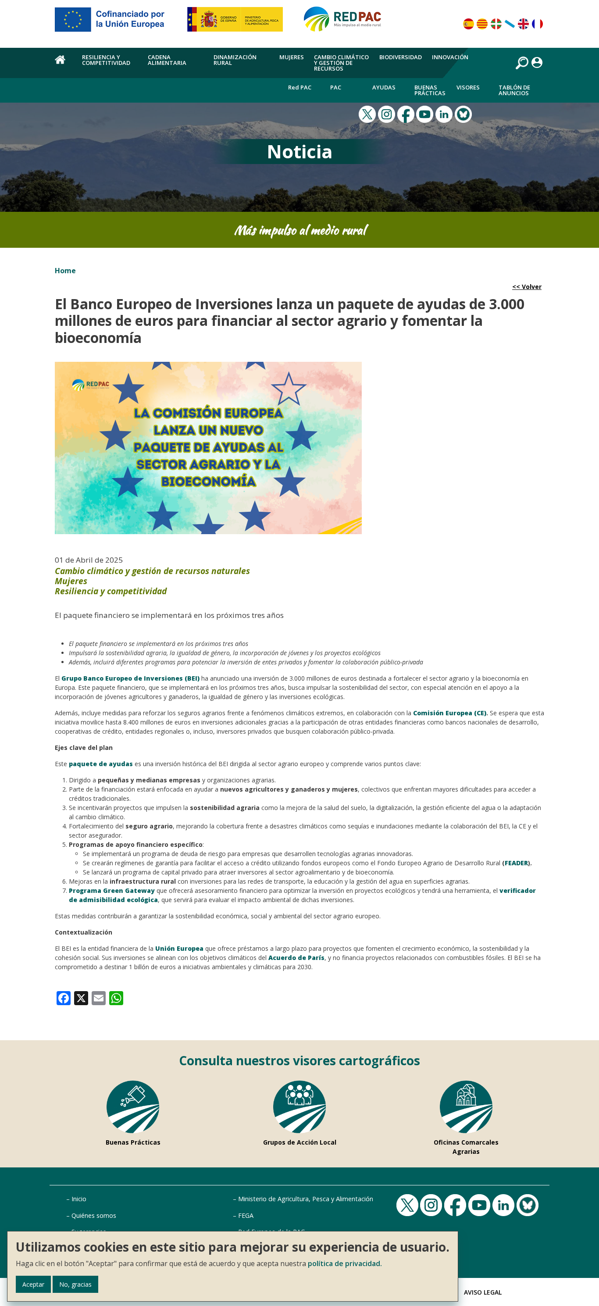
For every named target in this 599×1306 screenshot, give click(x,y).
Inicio (78, 1199)
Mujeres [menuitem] (291, 57)
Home (65, 270)
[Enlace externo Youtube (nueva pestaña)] (425, 113)
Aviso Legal (483, 1292)
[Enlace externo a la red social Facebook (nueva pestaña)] (407, 113)
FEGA (245, 1215)
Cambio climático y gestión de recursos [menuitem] (341, 62)
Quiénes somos (93, 1215)
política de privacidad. (345, 1263)
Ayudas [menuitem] (384, 87)
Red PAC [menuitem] (299, 87)
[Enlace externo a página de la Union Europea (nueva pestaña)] (116, 22)
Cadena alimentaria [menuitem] (167, 60)
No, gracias (75, 1284)
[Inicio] (346, 22)
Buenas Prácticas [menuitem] (430, 90)
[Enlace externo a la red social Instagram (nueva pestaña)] (387, 113)
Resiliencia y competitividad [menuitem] (106, 60)
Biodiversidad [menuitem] (400, 57)
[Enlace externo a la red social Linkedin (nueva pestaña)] (445, 113)
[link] (63, 997)
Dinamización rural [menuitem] (235, 60)
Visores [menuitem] (468, 87)
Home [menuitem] (63, 64)
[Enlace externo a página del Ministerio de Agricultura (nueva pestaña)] (238, 22)
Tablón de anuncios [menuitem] (514, 90)
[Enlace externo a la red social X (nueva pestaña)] (368, 113)
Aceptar (33, 1284)
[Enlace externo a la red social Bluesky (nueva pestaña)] (464, 113)
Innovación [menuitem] (450, 57)
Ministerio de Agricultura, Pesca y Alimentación (305, 1199)
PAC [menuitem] (335, 87)
